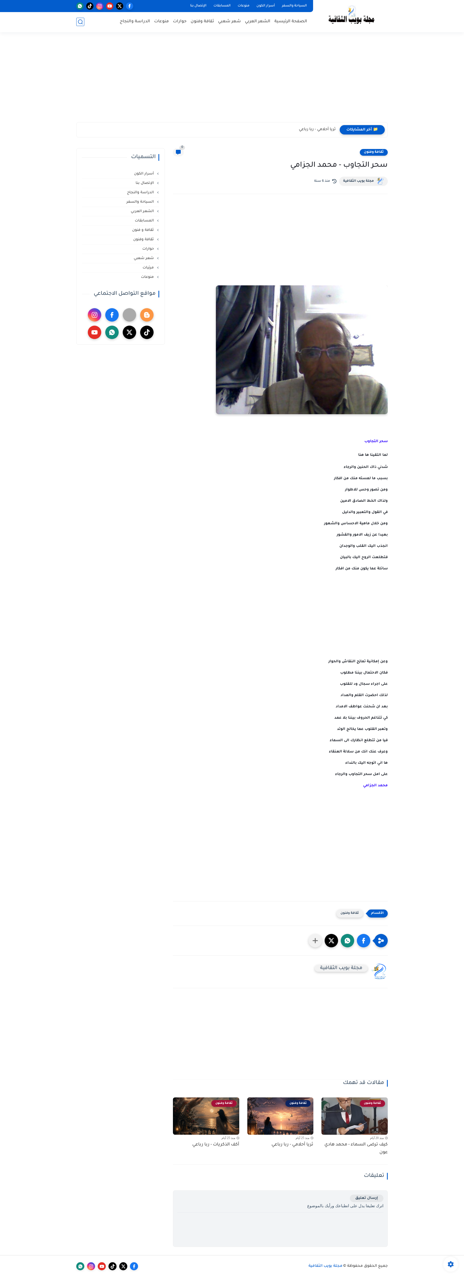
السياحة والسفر (294, 6)
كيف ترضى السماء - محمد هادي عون (356, 1148)
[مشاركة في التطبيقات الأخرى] (315, 940)
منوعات (243, 6)
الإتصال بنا (198, 6)
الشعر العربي (257, 21)
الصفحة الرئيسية (290, 21)
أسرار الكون (265, 6)
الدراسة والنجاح (135, 21)
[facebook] (129, 6)
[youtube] (109, 6)
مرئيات (149, 268)
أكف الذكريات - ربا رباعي (215, 1144)
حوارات (180, 21)
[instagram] (99, 6)
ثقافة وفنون (202, 21)
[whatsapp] (80, 6)
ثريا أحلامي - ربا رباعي (317, 130)
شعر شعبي (229, 21)
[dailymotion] (129, 315)
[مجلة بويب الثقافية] (351, 15)
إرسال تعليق (366, 1198)
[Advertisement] (232, 80)
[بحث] (80, 22)
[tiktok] (89, 6)
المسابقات (222, 6)
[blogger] (147, 315)
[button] (363, 940)
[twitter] (119, 6)
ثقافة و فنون (143, 230)
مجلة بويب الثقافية (358, 181)
